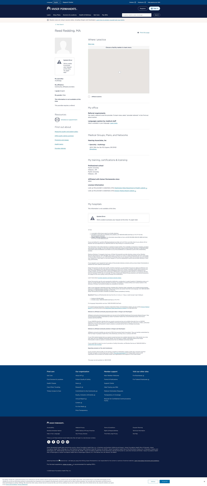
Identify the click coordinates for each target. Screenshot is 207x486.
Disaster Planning (138, 427)
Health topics (59, 144)
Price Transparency (82, 410)
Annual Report (80, 399)
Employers (141, 2)
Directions (93, 149)
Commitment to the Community (86, 391)
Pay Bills (105, 15)
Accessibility (50, 427)
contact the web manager (94, 344)
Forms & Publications (111, 379)
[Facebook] (53, 442)
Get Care (97, 15)
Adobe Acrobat (67, 464)
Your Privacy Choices (81, 433)
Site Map (135, 433)
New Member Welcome (111, 375)
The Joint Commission (119, 353)
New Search (60, 24)
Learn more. (114, 123)
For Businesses (137, 375)
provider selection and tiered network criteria (109, 277)
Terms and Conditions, (11, 484)
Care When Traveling (53, 387)
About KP (79, 375)
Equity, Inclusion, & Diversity (84, 395)
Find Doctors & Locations (55, 379)
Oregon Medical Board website (124, 190)
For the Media (80, 406)
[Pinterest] (62, 442)
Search (157, 15)
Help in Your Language (53, 433)
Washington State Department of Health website (129, 188)
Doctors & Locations (70, 15)
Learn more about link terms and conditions (146, 460)
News (77, 383)
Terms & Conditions (109, 427)
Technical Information (139, 430)
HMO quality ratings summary (64, 136)
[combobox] (136, 15)
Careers (78, 402)
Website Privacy (80, 427)
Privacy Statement (22, 484)
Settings (153, 481)
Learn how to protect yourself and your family (110, 20)
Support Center (68, 2)
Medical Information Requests (113, 391)
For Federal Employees (140, 379)
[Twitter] (48, 442)
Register (143, 8)
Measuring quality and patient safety (66, 131)
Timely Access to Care (54, 391)
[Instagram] (67, 442)
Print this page (144, 32)
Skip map (91, 44)
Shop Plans (56, 15)
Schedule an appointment (69, 119)
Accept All (164, 481)
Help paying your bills (154, 2)
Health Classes (51, 383)
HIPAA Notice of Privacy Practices (85, 430)
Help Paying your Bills (111, 387)
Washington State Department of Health (115, 308)
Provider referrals (60, 148)
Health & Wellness (85, 15)
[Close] (204, 481)
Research (78, 387)
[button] (120, 72)
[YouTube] (58, 442)
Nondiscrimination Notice (54, 430)
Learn (49, 15)
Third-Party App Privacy (111, 433)
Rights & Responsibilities (111, 430)
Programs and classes (62, 140)
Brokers (132, 2)
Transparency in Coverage (112, 395)
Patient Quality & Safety (83, 379)
